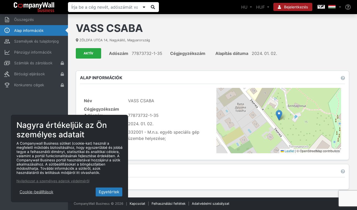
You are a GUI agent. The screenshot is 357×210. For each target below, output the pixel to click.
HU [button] (245, 7)
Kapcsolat (137, 204)
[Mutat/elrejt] (144, 7)
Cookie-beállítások (36, 191)
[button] (328, 7)
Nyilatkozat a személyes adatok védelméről (52, 181)
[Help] (348, 7)
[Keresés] (153, 7)
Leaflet (289, 151)
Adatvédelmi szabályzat (210, 204)
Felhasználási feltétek (169, 204)
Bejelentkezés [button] (295, 7)
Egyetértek (109, 191)
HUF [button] (261, 7)
